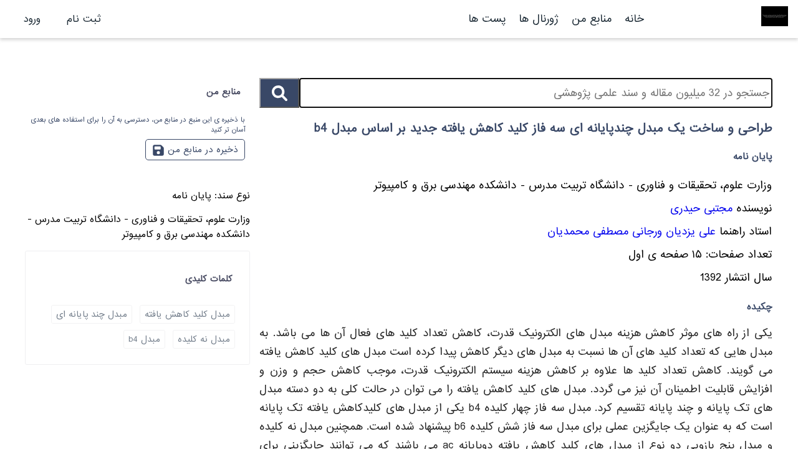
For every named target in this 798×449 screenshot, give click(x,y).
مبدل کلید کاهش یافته (187, 314)
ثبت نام (84, 19)
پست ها (487, 19)
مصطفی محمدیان (587, 231)
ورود (32, 19)
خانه (634, 19)
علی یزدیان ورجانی (674, 231)
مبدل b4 (144, 339)
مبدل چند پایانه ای (91, 314)
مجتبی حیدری (701, 208)
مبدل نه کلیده (204, 339)
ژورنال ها (539, 19)
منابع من (590, 19)
